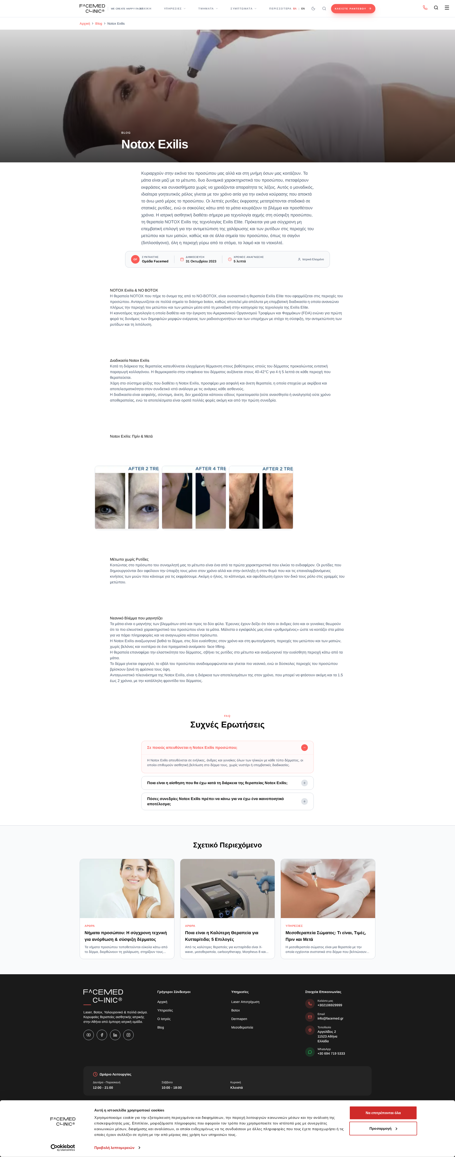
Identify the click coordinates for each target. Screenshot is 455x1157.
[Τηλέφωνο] (425, 7)
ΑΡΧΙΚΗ (146, 8)
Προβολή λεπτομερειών (114, 1148)
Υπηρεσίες (165, 1010)
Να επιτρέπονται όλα (383, 1113)
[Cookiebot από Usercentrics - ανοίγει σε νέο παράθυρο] (63, 1147)
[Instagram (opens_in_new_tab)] (128, 1035)
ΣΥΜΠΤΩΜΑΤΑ (242, 8)
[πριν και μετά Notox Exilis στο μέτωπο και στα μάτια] (127, 498)
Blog (98, 23)
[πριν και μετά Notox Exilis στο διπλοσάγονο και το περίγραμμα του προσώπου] (194, 498)
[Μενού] (447, 7)
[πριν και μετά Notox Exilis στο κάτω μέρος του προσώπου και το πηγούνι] (261, 498)
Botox (235, 1010)
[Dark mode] (313, 9)
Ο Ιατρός (164, 1019)
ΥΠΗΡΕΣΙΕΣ (173, 8)
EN (303, 8)
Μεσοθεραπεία (242, 1027)
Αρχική (85, 23)
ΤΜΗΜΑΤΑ (206, 8)
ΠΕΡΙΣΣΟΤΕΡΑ (280, 8)
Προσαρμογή (380, 1128)
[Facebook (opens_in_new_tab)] (102, 1035)
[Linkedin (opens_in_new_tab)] (115, 1035)
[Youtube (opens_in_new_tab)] (88, 1035)
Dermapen (239, 1019)
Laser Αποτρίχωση (245, 1002)
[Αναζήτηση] (324, 9)
